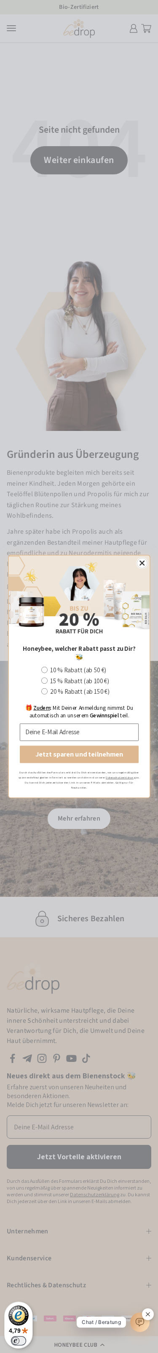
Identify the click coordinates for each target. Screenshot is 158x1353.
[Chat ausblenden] (148, 1314)
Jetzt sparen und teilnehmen (79, 754)
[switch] (18, 1340)
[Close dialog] (142, 563)
